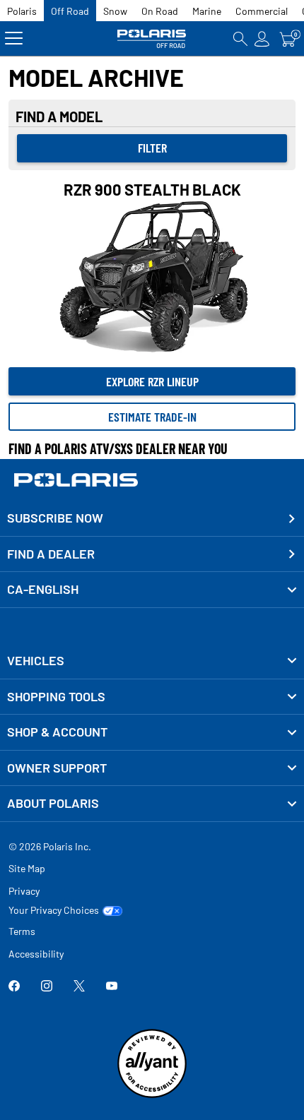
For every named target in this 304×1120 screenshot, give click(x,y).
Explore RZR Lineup (152, 381)
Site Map (26, 868)
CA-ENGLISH (42, 589)
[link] (152, 661)
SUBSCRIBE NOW (55, 517)
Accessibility (36, 954)
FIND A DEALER (51, 553)
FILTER (152, 147)
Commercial (261, 11)
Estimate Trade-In (152, 416)
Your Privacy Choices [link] (53, 910)
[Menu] (14, 38)
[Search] (240, 38)
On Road (159, 11)
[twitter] (79, 987)
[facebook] (14, 987)
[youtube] (111, 987)
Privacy (24, 891)
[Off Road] (152, 38)
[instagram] (46, 987)
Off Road (70, 11)
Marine (206, 11)
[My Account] (262, 38)
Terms (21, 931)
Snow (115, 11)
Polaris (22, 11)
